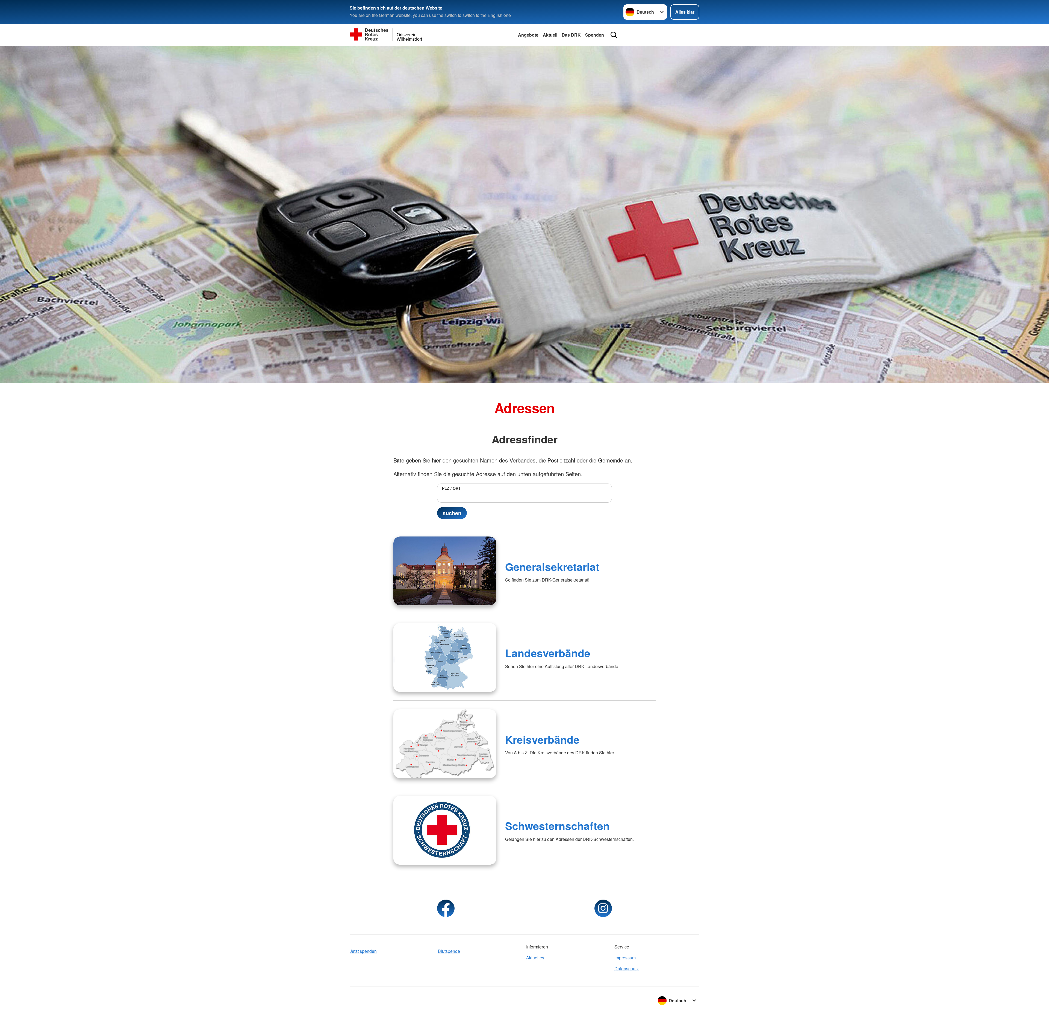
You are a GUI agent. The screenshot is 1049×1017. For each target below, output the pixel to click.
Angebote (528, 35)
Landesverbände (547, 652)
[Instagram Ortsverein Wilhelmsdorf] (603, 908)
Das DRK (571, 35)
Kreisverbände (542, 739)
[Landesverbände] (444, 657)
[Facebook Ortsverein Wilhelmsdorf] (446, 908)
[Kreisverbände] (444, 743)
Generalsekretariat (552, 566)
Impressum (625, 957)
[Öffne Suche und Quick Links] (613, 35)
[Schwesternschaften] (444, 830)
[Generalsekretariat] (444, 570)
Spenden (594, 35)
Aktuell (550, 35)
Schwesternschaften (557, 825)
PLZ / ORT (451, 488)
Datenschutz (626, 968)
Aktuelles (535, 957)
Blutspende (449, 951)
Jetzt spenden (363, 951)
